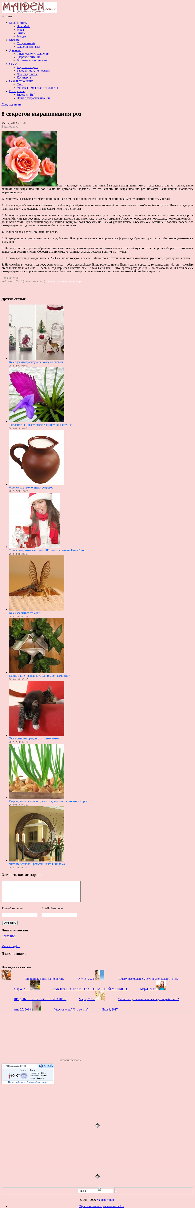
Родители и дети (27, 67)
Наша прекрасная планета (33, 98)
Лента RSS (9, 936)
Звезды (21, 36)
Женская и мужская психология (37, 87)
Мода (20, 29)
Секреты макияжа (28, 46)
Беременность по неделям (33, 70)
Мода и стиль (18, 22)
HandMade (23, 26)
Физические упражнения (33, 53)
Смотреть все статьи (70, 1060)
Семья (13, 63)
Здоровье (15, 50)
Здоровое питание (28, 57)
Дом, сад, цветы (27, 74)
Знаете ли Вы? (26, 94)
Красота (14, 39)
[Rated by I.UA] (106, 1192)
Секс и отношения (21, 80)
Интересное (17, 91)
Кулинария (24, 77)
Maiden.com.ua (106, 1199)
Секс (20, 84)
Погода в (27, 1070)
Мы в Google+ (11, 946)
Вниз (7, 16)
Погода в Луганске (17, 1082)
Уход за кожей (26, 43)
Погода (6, 1066)
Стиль (21, 33)
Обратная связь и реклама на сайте (101, 1206)
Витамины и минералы (32, 60)
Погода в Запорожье (37, 1082)
